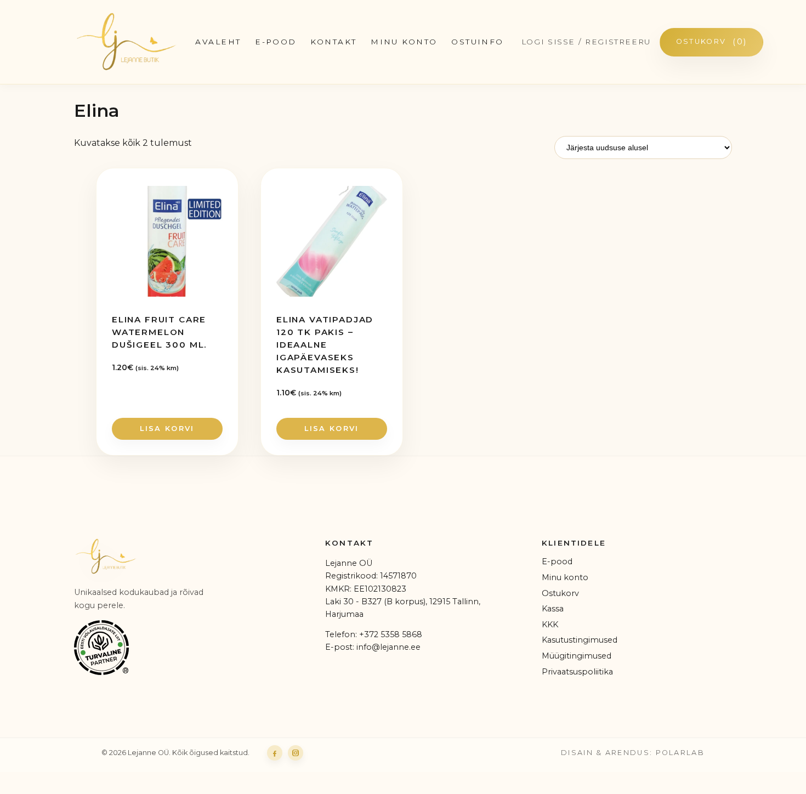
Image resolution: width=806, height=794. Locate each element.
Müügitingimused (576, 656)
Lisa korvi (167, 428)
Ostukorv (711, 42)
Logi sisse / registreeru (586, 41)
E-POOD (276, 41)
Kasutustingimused (579, 640)
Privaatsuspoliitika (577, 672)
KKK (550, 624)
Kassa (553, 609)
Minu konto (404, 41)
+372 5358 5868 (390, 634)
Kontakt (333, 41)
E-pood (557, 561)
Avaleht (218, 41)
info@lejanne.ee (388, 647)
